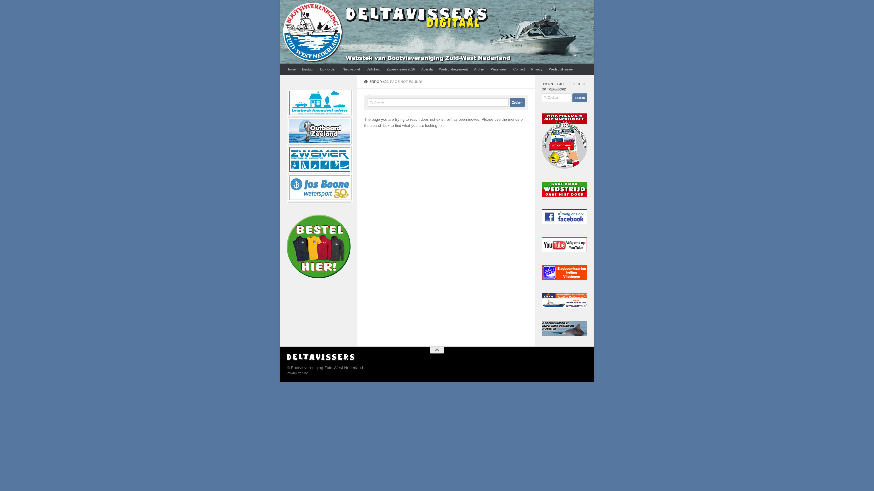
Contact (519, 69)
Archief (479, 69)
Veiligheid (373, 69)
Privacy (537, 69)
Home (291, 69)
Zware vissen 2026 (401, 69)
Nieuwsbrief (351, 69)
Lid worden (328, 69)
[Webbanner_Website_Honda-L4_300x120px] (319, 154)
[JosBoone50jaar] (319, 125)
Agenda (427, 69)
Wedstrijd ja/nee (561, 69)
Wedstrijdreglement (453, 69)
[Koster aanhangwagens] (319, 182)
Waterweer (499, 69)
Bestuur (308, 69)
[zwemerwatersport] (319, 97)
